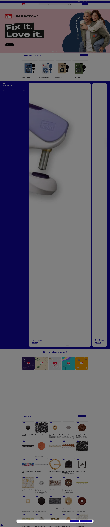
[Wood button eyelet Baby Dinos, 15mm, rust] (68, 519)
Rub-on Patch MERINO (58, 77)
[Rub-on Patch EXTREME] (80, 68)
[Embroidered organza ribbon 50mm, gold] (28, 483)
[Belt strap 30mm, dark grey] (55, 501)
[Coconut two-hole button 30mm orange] (41, 446)
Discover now (35, 342)
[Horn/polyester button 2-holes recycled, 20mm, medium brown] (68, 483)
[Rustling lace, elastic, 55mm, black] (41, 427)
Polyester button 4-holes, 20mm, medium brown (82, 435)
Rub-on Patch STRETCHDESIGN (44, 77)
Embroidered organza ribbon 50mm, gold (27, 490)
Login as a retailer (24, 1)
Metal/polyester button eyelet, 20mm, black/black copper (68, 472)
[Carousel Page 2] (54, 51)
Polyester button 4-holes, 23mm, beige (67, 508)
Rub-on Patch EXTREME (76, 77)
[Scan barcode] (69, 4)
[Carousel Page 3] (56, 51)
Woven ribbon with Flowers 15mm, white (27, 472)
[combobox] (53, 4)
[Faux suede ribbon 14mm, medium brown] (68, 446)
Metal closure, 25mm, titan (80, 471)
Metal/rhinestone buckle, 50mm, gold (55, 471)
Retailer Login (85, 4)
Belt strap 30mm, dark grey (53, 508)
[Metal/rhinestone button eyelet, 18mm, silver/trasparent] (41, 519)
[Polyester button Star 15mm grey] (68, 427)
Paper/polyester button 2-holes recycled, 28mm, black (41, 508)
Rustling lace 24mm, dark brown (54, 489)
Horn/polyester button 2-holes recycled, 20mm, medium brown (67, 490)
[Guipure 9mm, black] (28, 446)
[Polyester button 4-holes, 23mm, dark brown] (82, 501)
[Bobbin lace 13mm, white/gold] (55, 446)
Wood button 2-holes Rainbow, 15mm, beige (55, 435)
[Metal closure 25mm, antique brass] (55, 519)
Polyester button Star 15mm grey (67, 434)
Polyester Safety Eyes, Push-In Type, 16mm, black (28, 435)
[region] (55, 70)
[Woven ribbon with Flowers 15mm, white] (28, 464)
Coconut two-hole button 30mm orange (40, 453)
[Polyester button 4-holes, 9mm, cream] (28, 501)
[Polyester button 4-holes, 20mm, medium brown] (82, 427)
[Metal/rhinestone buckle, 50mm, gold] (55, 464)
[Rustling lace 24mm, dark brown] (55, 483)
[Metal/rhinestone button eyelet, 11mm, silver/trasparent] (41, 483)
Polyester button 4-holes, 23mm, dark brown (81, 508)
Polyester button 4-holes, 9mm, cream (27, 508)
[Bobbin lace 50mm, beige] (82, 519)
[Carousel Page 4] (57, 51)
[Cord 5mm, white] (41, 464)
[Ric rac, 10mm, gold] (82, 483)
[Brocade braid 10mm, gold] (28, 519)
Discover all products (84, 55)
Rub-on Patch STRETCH (26, 77)
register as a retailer (30, 1)
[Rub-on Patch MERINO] (63, 68)
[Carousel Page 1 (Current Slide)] (52, 51)
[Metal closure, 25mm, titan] (82, 464)
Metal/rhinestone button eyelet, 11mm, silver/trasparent (40, 490)
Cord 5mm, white (38, 471)
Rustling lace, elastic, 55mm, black (40, 434)
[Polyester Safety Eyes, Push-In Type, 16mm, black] (28, 427)
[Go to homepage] (23, 4)
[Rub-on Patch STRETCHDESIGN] (47, 68)
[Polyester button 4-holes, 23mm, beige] (68, 501)
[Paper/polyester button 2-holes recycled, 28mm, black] (41, 501)
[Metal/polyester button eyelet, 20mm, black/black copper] (68, 464)
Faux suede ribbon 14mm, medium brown (67, 453)
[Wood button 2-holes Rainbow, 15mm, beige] (55, 427)
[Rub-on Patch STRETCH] (30, 68)
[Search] (70, 4)
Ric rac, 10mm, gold (79, 489)
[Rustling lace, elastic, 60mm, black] (82, 446)
